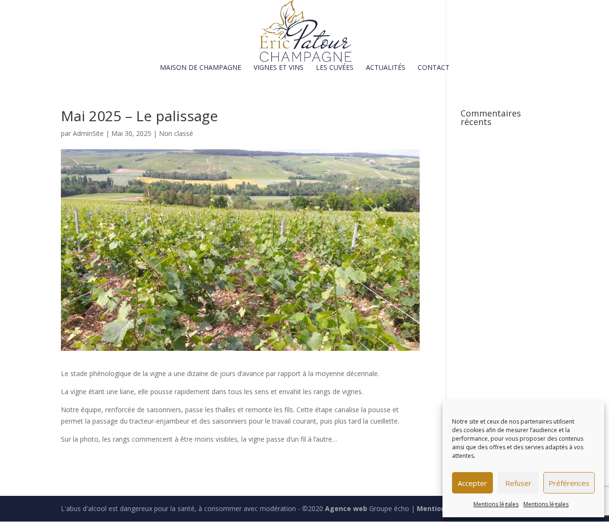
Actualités (385, 68)
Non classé (176, 133)
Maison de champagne (200, 68)
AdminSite (88, 133)
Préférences (569, 483)
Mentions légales (496, 504)
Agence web (346, 508)
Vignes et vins (279, 68)
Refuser (518, 483)
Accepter (472, 483)
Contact (434, 68)
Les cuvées (335, 68)
